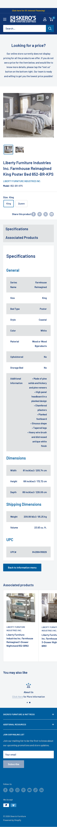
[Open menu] (4, 19)
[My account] (44, 19)
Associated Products (22, 237)
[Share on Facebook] (33, 214)
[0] (51, 19)
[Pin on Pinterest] (39, 214)
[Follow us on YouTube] (29, 790)
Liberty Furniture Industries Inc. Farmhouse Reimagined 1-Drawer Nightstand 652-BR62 (19, 640)
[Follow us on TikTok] (35, 790)
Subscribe (13, 764)
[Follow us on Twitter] (11, 790)
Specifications (17, 229)
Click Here (17, 696)
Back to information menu (22, 567)
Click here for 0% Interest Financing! (28, 10)
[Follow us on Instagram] (17, 790)
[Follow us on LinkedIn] (41, 790)
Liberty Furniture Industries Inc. (19, 181)
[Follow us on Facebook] (5, 790)
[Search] (50, 28)
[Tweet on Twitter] (45, 214)
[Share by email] (51, 214)
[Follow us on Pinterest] (23, 790)
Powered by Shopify (12, 820)
